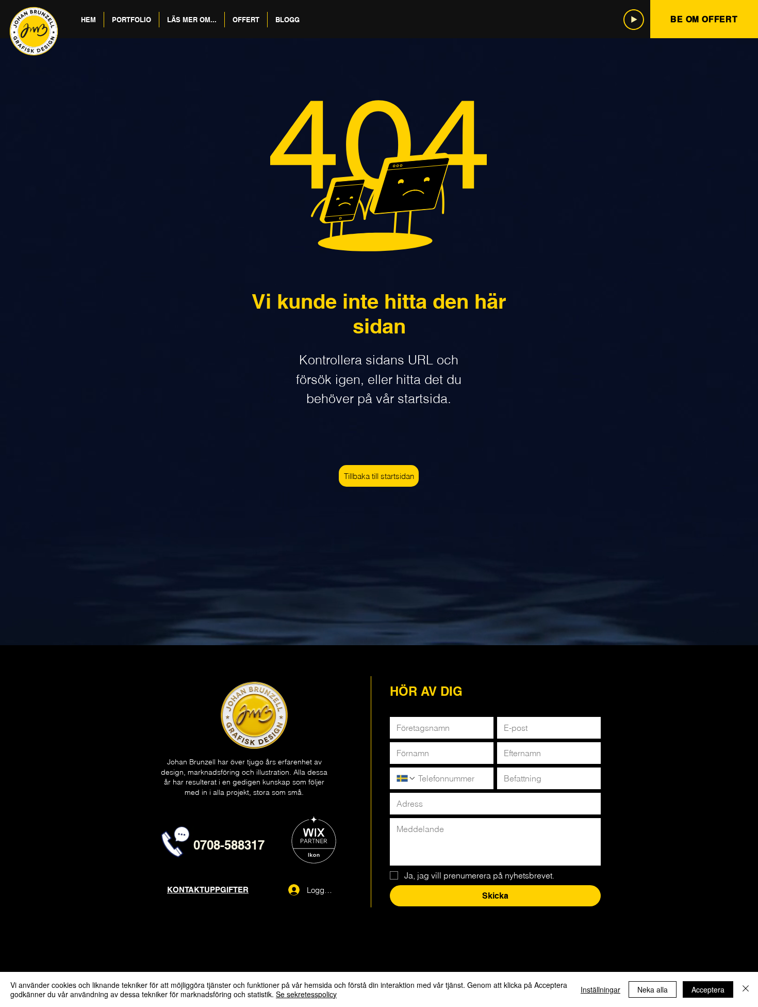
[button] (131, 19)
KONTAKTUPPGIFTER (208, 889)
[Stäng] (745, 989)
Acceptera (707, 989)
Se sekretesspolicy (306, 994)
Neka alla (652, 989)
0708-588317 (229, 845)
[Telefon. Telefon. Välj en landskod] (406, 778)
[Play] (633, 19)
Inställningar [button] (600, 989)
